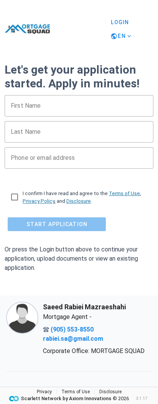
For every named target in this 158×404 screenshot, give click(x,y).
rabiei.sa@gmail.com (73, 338)
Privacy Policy (38, 201)
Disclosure (78, 201)
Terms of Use (124, 193)
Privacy (44, 391)
